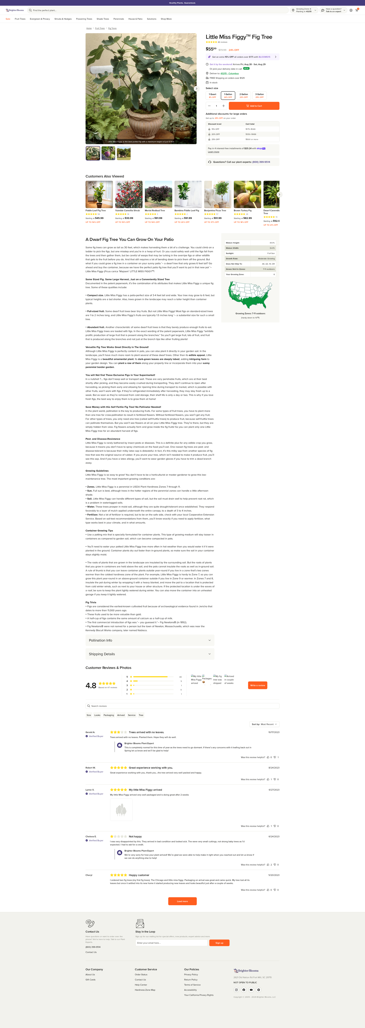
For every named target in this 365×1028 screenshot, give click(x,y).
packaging (109, 715)
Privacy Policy (191, 974)
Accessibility (190, 990)
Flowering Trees (84, 19)
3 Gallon (259, 95)
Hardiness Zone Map (145, 990)
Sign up (219, 943)
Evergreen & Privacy (40, 19)
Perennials (118, 19)
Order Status (141, 974)
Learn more (213, 151)
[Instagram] (236, 990)
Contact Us (91, 952)
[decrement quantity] (209, 106)
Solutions (151, 19)
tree (141, 715)
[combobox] (264, 724)
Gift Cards (90, 979)
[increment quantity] (223, 106)
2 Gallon (244, 95)
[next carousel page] (279, 194)
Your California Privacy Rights (198, 995)
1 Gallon (228, 95)
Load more (182, 901)
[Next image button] (196, 88)
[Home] (15, 10)
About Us (90, 974)
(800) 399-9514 (261, 161)
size (89, 715)
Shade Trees (103, 19)
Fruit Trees (20, 19)
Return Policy (190, 979)
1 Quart (212, 95)
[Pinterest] (258, 990)
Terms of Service (192, 984)
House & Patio (135, 19)
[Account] (351, 10)
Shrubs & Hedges (63, 19)
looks (97, 715)
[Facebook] (244, 990)
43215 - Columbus (230, 73)
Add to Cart (256, 106)
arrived (121, 715)
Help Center (141, 984)
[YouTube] (251, 990)
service (131, 715)
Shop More (166, 19)
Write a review (257, 685)
